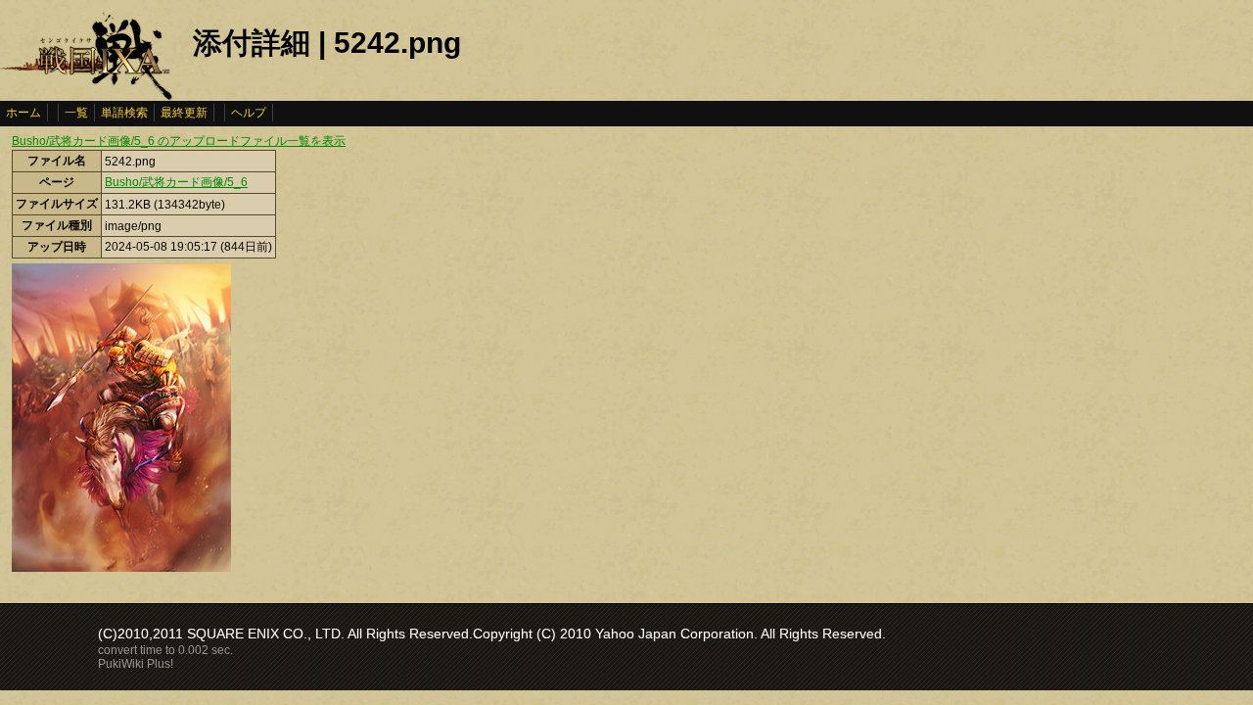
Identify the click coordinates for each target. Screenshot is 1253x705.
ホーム (23, 112)
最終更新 (184, 112)
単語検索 (124, 112)
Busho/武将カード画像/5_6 (176, 182)
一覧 (76, 112)
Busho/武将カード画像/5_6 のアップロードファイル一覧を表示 (179, 141)
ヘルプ (248, 112)
